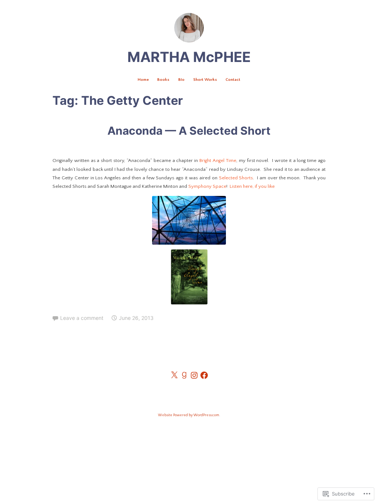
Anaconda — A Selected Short (189, 130)
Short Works (205, 79)
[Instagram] (194, 375)
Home (143, 79)
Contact (233, 79)
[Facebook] (204, 375)
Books (163, 79)
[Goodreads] (184, 375)
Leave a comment (81, 318)
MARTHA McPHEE (189, 56)
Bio (181, 79)
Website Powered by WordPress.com (188, 415)
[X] (174, 375)
